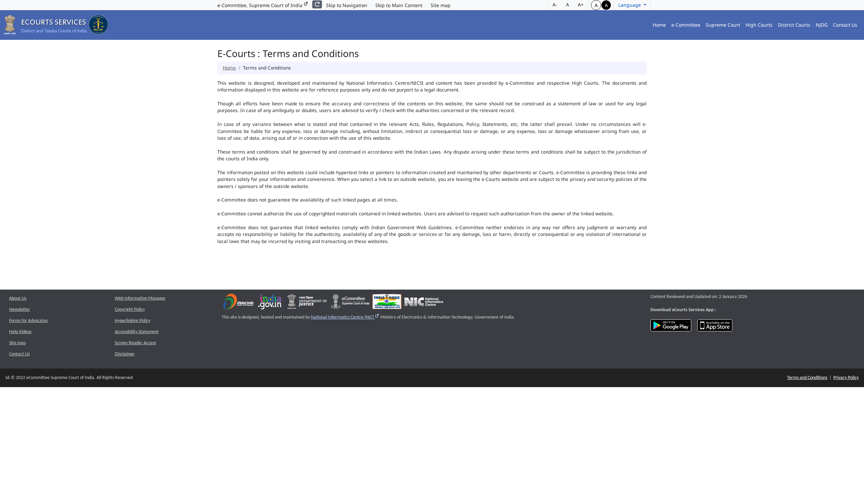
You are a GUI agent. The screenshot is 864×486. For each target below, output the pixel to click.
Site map (441, 5)
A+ (581, 4)
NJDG (822, 25)
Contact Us (845, 25)
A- (554, 4)
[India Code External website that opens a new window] (387, 303)
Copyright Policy (130, 309)
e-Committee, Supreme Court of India (260, 5)
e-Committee (685, 25)
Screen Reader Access (135, 343)
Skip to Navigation (346, 5)
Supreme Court (723, 25)
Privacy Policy (846, 378)
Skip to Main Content (399, 5)
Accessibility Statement (137, 332)
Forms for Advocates (28, 321)
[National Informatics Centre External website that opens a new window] (424, 303)
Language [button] (630, 5)
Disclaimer (125, 354)
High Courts (759, 25)
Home (659, 25)
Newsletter (19, 309)
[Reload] (317, 4)
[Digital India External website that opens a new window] (238, 303)
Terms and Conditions (807, 378)
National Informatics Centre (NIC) (345, 317)
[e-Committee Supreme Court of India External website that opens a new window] (350, 303)
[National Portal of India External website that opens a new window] (270, 303)
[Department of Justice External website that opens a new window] (307, 303)
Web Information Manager (140, 298)
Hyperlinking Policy (132, 321)
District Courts (794, 25)
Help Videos (20, 332)
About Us (17, 298)
